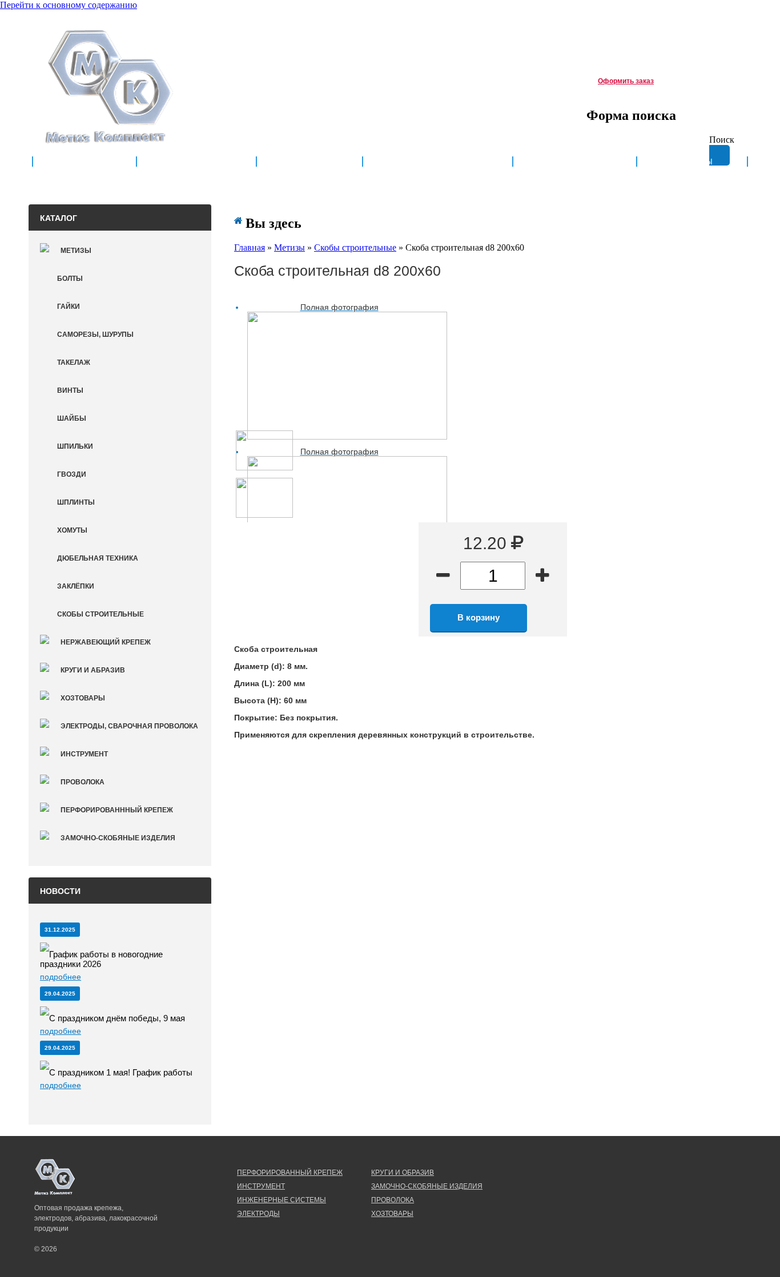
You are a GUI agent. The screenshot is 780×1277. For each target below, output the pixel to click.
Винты (70, 390)
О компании (196, 162)
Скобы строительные (100, 614)
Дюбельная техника (97, 558)
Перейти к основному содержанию (68, 5)
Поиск (721, 139)
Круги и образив (402, 1173)
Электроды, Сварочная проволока (129, 726)
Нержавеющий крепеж (106, 642)
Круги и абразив (93, 670)
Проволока (82, 782)
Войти (721, 26)
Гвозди (71, 474)
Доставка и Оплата (437, 162)
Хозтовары (83, 698)
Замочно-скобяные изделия (118, 838)
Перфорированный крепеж (290, 1173)
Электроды (258, 1214)
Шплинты (76, 502)
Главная (84, 162)
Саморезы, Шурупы (95, 335)
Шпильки (75, 446)
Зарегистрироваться (664, 26)
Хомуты (72, 530)
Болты (70, 279)
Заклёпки (75, 586)
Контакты (692, 162)
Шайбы (71, 418)
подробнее (60, 976)
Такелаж (73, 362)
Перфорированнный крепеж (117, 810)
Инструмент (84, 754)
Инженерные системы (281, 1200)
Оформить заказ (626, 81)
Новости (309, 162)
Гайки (68, 307)
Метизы (76, 251)
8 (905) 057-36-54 (259, 78)
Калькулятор (575, 162)
